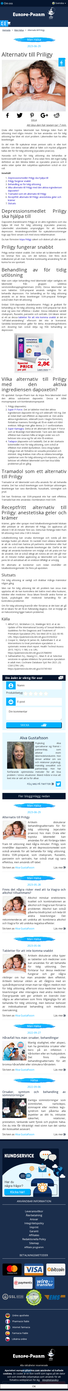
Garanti (34, 1231)
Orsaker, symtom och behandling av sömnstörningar (34, 1093)
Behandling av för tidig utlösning (24, 184)
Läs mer (58, 867)
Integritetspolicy (34, 1223)
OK (34, 1386)
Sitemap (34, 1243)
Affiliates (34, 1235)
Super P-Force (15, 409)
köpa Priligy (25, 239)
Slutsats (12, 203)
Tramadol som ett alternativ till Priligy (27, 193)
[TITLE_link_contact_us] (34, 1172)
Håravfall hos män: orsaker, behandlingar (30, 1038)
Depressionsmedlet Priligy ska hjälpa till (28, 177)
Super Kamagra (16, 428)
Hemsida (6, 30)
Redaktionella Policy (34, 1239)
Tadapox (12, 441)
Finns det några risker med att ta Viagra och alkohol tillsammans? (34, 891)
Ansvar (34, 1219)
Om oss (8, 3)
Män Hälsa (19, 30)
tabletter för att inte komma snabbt (37, 317)
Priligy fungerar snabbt (19, 181)
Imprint (34, 1227)
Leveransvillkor (34, 1211)
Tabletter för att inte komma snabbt (27, 951)
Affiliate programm (34, 1247)
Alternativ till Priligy (36, 30)
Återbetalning (34, 1215)
